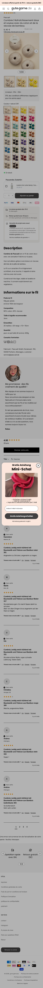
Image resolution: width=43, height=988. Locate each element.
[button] (40, 8)
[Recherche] (8, 8)
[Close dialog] (38, 465)
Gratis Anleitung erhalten (21, 516)
